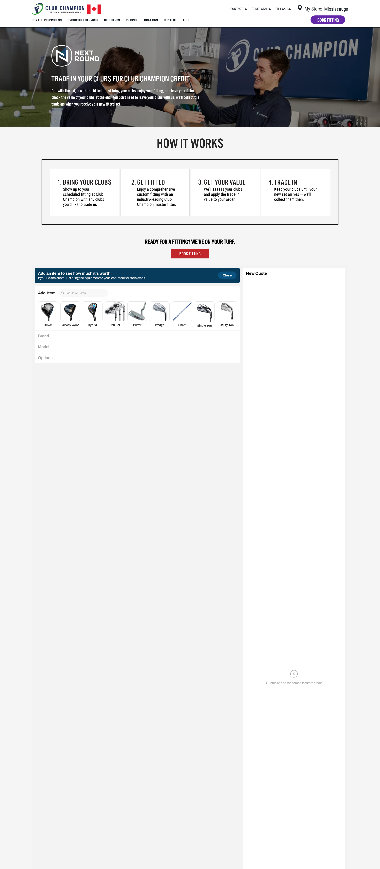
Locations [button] (150, 20)
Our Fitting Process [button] (47, 20)
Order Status (261, 9)
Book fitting (328, 20)
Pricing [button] (131, 20)
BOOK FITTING (190, 253)
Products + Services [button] (83, 20)
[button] (222, 9)
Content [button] (170, 20)
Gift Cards (283, 9)
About (187, 20)
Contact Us (238, 9)
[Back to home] (66, 9)
